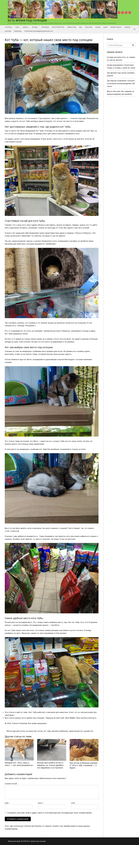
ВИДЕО (72, 718)
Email (41, 803)
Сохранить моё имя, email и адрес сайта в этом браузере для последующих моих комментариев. (49, 813)
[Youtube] (118, 12)
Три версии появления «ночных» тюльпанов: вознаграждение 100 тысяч (121, 83)
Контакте (92, 718)
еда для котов (19, 731)
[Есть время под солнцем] (126, 12)
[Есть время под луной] (129, 12)
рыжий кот (88, 731)
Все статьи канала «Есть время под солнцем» (25, 718)
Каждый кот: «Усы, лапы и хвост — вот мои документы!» (19, 764)
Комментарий (11, 784)
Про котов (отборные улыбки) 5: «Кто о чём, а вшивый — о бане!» (84, 765)
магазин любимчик (60, 731)
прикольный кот (76, 731)
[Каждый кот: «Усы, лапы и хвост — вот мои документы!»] (19, 750)
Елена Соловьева (19, 723)
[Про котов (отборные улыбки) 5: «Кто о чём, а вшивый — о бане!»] (84, 750)
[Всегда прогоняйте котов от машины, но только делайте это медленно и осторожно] (51, 750)
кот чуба (47, 731)
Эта (6, 712)
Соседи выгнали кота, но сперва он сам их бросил (121, 58)
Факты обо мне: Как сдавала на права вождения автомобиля (120, 92)
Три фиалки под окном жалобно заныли (121, 74)
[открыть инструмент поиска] (135, 29)
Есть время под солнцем (27, 20)
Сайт (73, 803)
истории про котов (34, 731)
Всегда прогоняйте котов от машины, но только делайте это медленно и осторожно (50, 765)
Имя (7, 803)
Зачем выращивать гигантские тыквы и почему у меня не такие (121, 66)
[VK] (122, 12)
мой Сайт (60, 718)
